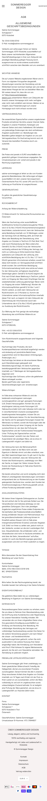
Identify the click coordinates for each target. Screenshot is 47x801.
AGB (23, 768)
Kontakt (23, 757)
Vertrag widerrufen (23, 771)
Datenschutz (23, 764)
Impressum (23, 760)
